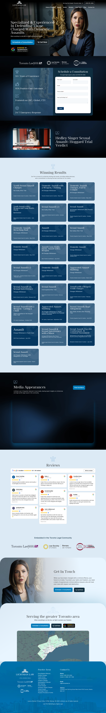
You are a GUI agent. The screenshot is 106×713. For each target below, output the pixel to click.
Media (65, 7)
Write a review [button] (89, 470)
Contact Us (91, 7)
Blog (85, 7)
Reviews (71, 7)
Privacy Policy (41, 701)
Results (59, 7)
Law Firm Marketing (48, 704)
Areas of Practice (50, 7)
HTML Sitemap (50, 701)
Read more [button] (15, 502)
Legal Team (78, 7)
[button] (31, 139)
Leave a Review (32, 701)
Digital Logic (59, 704)
